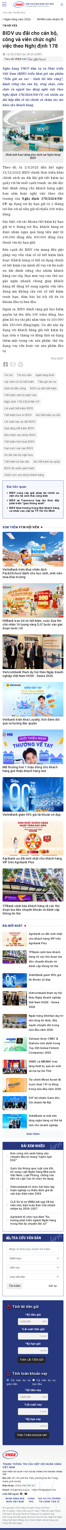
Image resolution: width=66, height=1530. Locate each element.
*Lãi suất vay (33, 1404)
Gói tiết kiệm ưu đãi (48, 415)
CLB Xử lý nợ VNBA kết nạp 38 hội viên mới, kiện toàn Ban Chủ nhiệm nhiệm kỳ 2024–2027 (33, 1205)
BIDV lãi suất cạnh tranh (19, 468)
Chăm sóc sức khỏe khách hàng (24, 475)
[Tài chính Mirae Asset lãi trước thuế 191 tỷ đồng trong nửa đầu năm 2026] (15, 1085)
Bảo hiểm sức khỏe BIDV (20, 435)
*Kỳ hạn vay (33, 1419)
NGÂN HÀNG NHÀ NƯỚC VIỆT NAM (15, 1500)
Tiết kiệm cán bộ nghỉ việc (20, 395)
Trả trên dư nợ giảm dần (18, 1382)
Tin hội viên (10, 25)
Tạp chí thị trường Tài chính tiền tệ (49, 1500)
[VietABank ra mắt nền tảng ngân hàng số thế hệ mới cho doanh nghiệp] (15, 1121)
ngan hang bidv (45, 375)
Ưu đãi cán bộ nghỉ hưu (18, 455)
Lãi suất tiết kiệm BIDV (18, 408)
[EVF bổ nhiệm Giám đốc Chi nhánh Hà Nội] (15, 1103)
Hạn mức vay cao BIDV (18, 448)
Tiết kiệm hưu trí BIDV (18, 415)
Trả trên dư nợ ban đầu (43, 1382)
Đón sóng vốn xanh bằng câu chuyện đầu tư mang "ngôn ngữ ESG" (31, 1157)
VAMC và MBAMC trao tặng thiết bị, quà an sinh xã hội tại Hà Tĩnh (45, 1066)
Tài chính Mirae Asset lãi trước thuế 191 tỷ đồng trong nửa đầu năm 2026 (45, 1084)
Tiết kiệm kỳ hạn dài (16, 461)
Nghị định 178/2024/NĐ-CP (21, 401)
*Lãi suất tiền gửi (33, 1329)
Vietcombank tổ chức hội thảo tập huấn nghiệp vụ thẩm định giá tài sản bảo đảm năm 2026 (32, 1190)
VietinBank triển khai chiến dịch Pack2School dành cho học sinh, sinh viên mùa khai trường (32, 573)
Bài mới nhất (13, 926)
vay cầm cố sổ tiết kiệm (19, 381)
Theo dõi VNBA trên (15, 59)
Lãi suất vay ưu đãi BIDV (19, 421)
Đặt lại (53, 1285)
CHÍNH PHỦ (31, 1500)
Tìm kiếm (14, 1285)
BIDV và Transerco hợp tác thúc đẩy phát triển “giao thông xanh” (34, 502)
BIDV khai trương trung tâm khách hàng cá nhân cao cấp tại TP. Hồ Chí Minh (34, 509)
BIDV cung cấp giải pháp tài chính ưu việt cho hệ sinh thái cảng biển (34, 494)
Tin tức (8, 375)
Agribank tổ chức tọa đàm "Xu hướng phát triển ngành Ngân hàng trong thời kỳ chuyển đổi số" (33, 1220)
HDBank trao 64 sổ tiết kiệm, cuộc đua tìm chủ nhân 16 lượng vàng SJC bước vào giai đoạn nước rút (32, 624)
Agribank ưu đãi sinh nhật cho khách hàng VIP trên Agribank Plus (45, 938)
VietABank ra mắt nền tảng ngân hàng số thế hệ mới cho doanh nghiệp (45, 1120)
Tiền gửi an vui (47, 381)
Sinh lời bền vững (15, 388)
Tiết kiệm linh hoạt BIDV (19, 441)
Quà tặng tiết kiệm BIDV (19, 428)
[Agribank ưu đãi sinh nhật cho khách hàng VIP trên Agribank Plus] (15, 939)
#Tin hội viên (29, 527)
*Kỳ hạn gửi (33, 1343)
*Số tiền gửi (33, 1314)
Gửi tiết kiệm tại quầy (46, 461)
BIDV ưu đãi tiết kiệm (43, 388)
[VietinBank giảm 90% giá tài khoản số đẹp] (15, 980)
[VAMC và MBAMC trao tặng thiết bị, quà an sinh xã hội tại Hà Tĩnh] (15, 1067)
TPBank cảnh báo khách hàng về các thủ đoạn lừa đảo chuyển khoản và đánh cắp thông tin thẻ (31, 909)
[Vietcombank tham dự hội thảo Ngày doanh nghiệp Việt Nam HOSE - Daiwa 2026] (15, 998)
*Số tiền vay (33, 1390)
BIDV (60, 358)
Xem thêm (33, 1134)
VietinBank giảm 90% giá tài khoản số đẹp (32, 814)
